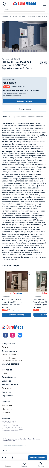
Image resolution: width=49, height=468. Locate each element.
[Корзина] (44, 4)
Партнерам (7, 388)
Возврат (5, 347)
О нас (4, 374)
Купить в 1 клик (25, 109)
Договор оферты (9, 351)
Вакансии (6, 381)
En (9, 450)
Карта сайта (7, 396)
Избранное (25, 466)
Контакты (6, 392)
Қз (6, 450)
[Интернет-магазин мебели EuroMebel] (24, 4)
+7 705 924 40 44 (9, 422)
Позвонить (41, 466)
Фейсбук (6, 413)
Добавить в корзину (24, 101)
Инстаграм (7, 405)
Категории (8, 466)
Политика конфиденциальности (12, 359)
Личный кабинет (9, 377)
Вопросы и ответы (10, 385)
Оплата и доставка (10, 364)
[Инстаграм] (12, 338)
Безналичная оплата (11, 355)
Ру (4, 450)
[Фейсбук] (5, 338)
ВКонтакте (7, 409)
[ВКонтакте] (20, 338)
